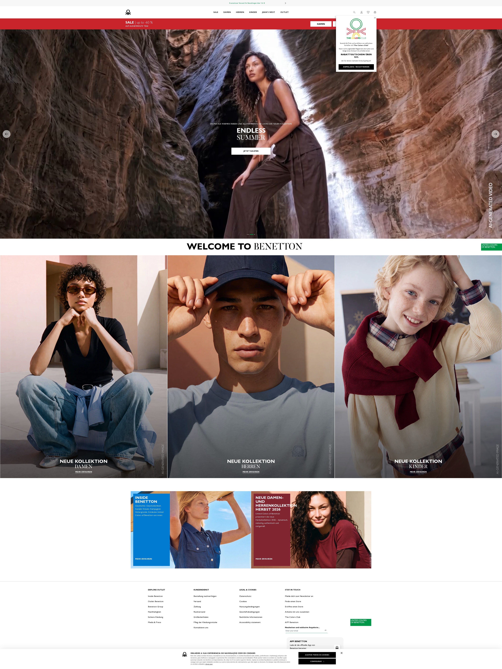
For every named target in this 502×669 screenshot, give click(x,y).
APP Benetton (291, 622)
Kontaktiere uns (201, 627)
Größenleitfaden (201, 617)
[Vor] (285, 3)
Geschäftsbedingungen (249, 612)
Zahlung (197, 606)
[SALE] (251, 23)
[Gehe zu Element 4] (254, 234)
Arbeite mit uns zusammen (297, 612)
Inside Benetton (155, 596)
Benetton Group (155, 606)
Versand (197, 601)
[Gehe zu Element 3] (253, 234)
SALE (215, 12)
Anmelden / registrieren (356, 67)
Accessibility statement (250, 622)
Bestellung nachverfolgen (205, 596)
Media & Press (154, 622)
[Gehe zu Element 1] (249, 234)
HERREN (240, 12)
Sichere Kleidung (155, 617)
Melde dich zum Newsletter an (299, 596)
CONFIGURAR (316, 661)
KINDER (253, 12)
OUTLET (284, 12)
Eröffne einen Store (294, 606)
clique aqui (209, 664)
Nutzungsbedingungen (249, 606)
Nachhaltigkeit (154, 612)
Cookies (243, 601)
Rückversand (199, 612)
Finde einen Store (293, 601)
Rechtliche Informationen (250, 617)
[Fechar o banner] (342, 653)
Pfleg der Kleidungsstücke (205, 622)
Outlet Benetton (156, 601)
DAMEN (227, 12)
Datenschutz (245, 596)
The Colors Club (292, 617)
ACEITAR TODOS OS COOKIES (317, 655)
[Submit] (325, 630)
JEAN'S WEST (268, 12)
